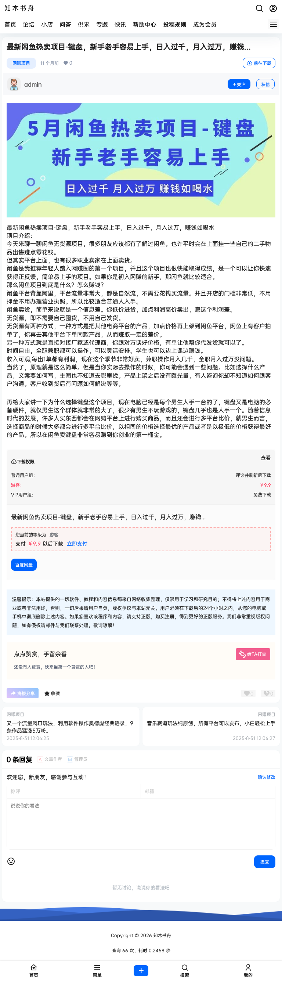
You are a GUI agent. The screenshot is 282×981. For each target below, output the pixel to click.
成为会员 (205, 24)
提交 (264, 862)
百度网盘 (24, 565)
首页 (10, 24)
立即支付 (77, 543)
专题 (102, 24)
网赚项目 (21, 63)
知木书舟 (161, 935)
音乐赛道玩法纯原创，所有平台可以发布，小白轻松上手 (211, 722)
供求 (84, 24)
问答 (65, 24)
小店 (47, 24)
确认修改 (266, 777)
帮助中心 (144, 24)
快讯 (120, 24)
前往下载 (262, 63)
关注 (241, 84)
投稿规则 (175, 24)
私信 (265, 84)
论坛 (29, 24)
